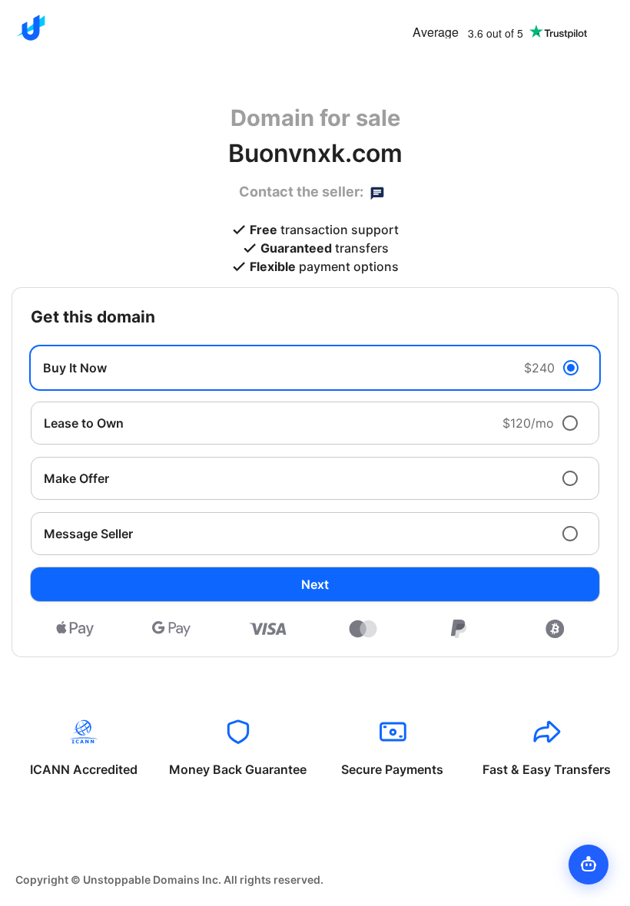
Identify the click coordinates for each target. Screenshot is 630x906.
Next (315, 584)
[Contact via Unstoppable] (377, 192)
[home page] (30, 27)
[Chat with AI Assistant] (588, 865)
